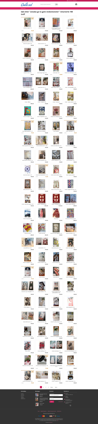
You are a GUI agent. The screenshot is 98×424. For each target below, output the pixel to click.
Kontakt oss (23, 398)
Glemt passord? (60, 401)
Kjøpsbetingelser (44, 411)
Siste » (56, 387)
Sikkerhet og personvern (52, 411)
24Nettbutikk (50, 422)
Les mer (57, 420)
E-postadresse (52, 393)
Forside (22, 8)
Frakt (39, 411)
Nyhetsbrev (59, 411)
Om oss (22, 396)
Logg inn (22, 397)
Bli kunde (22, 394)
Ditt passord (51, 397)
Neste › (52, 387)
